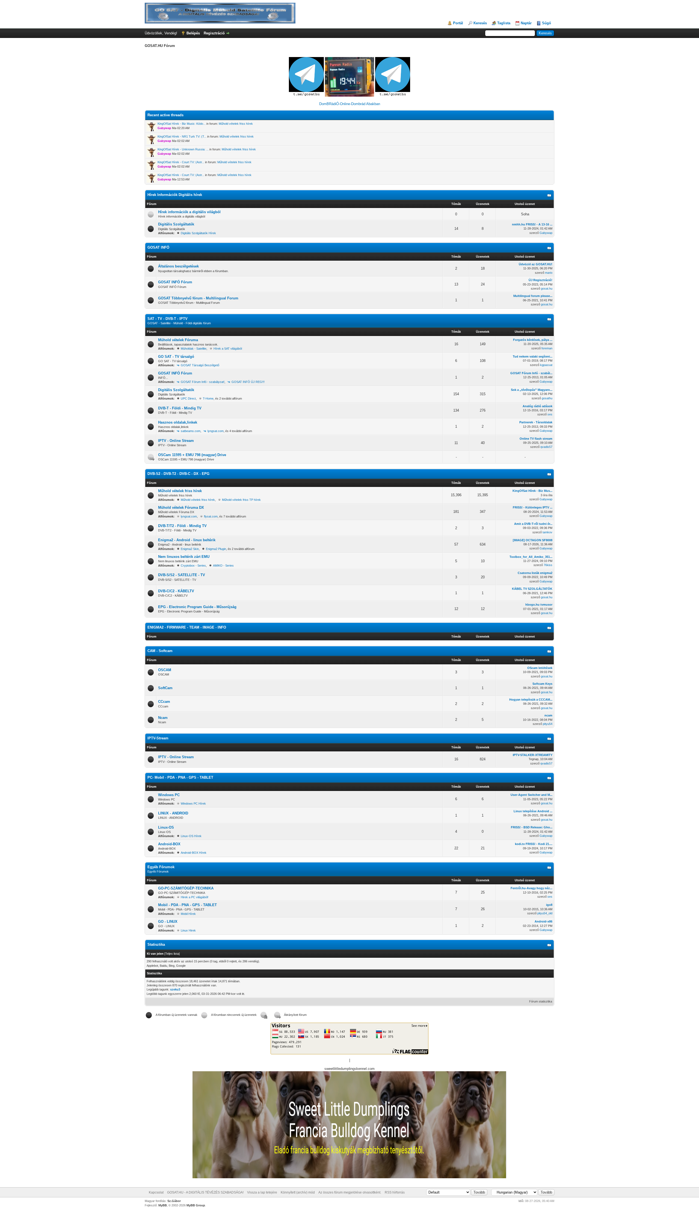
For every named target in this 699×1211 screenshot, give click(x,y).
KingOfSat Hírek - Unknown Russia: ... (183, 149)
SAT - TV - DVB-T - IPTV (167, 319)
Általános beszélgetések (178, 266)
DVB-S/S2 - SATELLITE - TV (181, 575)
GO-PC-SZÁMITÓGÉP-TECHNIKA (186, 888)
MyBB (162, 1205)
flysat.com (211, 516)
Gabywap (546, 232)
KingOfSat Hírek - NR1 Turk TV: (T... (182, 136)
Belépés (193, 33)
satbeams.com (190, 431)
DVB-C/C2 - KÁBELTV (176, 591)
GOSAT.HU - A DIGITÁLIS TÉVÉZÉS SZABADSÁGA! (205, 1192)
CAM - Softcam (160, 651)
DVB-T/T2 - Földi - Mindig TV (182, 526)
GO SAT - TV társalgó (176, 357)
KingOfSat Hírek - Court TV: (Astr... (181, 162)
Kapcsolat (156, 1192)
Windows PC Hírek (193, 803)
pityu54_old (544, 913)
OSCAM (164, 670)
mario (548, 272)
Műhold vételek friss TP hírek (241, 499)
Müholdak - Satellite (193, 348)
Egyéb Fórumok (160, 867)
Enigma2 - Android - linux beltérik (186, 540)
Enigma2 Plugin (216, 549)
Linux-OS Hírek (191, 836)
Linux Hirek (188, 930)
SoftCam (165, 688)
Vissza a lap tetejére (262, 1192)
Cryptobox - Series (193, 565)
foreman (546, 348)
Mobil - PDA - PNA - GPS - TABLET (187, 905)
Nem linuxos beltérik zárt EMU (183, 557)
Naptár (526, 23)
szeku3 (175, 989)
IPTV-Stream (157, 738)
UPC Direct (188, 398)
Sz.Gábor (174, 1201)
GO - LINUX (167, 922)
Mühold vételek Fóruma (178, 340)
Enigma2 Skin (190, 549)
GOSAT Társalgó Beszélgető (200, 365)
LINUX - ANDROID (173, 813)
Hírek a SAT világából (228, 348)
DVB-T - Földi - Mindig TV (180, 408)
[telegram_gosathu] (307, 95)
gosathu (547, 398)
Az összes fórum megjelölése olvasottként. (349, 1192)
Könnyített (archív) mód (298, 1192)
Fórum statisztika (540, 1001)
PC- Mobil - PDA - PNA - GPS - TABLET (180, 777)
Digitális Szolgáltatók (176, 224)
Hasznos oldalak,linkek (177, 422)
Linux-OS (166, 827)
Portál (458, 23)
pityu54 (547, 723)
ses (549, 414)
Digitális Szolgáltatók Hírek (198, 233)
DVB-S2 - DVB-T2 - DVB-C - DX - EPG (178, 474)
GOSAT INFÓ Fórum (175, 282)
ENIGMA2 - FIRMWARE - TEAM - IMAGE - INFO (186, 627)
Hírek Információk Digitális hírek (174, 195)
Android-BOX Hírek (193, 852)
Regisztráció (214, 33)
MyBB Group (195, 1205)
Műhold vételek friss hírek (236, 123)
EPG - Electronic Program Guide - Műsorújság (197, 607)
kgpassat (546, 365)
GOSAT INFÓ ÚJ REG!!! (248, 381)
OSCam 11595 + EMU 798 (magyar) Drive (192, 455)
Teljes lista (172, 953)
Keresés (480, 23)
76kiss (548, 565)
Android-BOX (169, 844)
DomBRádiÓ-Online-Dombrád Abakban (349, 104)
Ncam (163, 718)
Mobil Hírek (188, 913)
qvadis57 (546, 446)
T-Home (208, 398)
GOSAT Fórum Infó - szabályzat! (202, 381)
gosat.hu (546, 288)
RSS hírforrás (395, 1192)
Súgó (546, 23)
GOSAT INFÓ (158, 247)
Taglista (503, 23)
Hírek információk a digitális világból (189, 212)
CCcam (164, 702)
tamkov (547, 532)
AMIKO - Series (223, 565)
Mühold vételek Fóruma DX (181, 507)
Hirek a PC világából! (194, 897)
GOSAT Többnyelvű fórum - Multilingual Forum (198, 298)
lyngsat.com (216, 431)
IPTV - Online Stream (176, 441)
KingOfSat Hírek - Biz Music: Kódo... (182, 123)
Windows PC (169, 795)
